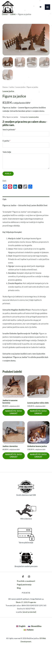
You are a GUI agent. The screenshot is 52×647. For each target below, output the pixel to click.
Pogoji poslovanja (24, 584)
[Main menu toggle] (47, 7)
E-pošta (6, 141)
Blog (19, 588)
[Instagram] (29, 576)
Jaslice (11, 87)
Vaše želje (7, 152)
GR (40, 638)
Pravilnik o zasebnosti (26, 581)
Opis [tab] (4, 199)
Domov (5, 87)
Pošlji (8, 174)
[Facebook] (23, 576)
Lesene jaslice (20, 87)
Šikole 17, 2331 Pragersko (26, 602)
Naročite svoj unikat (13, 412)
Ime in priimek (9, 130)
